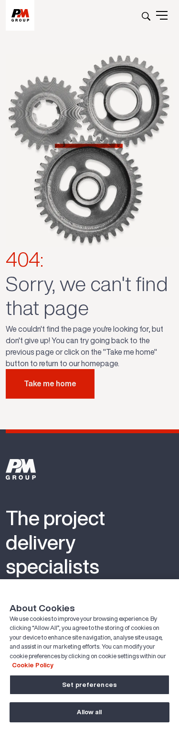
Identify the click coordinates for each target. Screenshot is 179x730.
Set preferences (89, 684)
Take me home (50, 383)
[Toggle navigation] (161, 15)
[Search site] (146, 15)
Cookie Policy (32, 665)
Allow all (89, 712)
